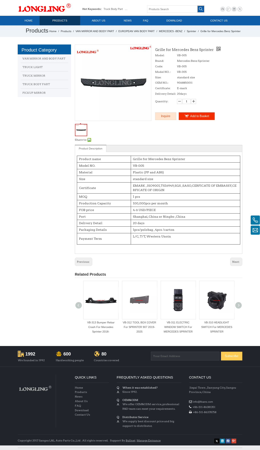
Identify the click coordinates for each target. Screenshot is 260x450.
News (78, 396)
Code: (159, 66)
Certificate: (163, 88)
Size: (158, 77)
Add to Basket (199, 116)
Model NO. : (163, 71)
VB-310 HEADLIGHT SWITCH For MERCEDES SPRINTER (216, 327)
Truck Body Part (113, 8)
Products (81, 392)
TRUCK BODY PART (36, 84)
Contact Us (82, 414)
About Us (81, 401)
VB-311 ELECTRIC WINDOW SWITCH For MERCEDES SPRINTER (178, 327)
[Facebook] (222, 9)
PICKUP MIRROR (34, 92)
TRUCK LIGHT (32, 67)
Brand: (159, 60)
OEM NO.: (161, 82)
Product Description (90, 148)
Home (79, 387)
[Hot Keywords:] (200, 9)
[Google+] (228, 9)
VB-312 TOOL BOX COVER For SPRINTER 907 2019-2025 (139, 327)
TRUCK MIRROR (33, 75)
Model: (160, 55)
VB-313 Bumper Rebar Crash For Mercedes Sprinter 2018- (101, 327)
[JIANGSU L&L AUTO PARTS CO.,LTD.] (35, 388)
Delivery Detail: (165, 93)
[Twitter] (239, 9)
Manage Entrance (149, 440)
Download (82, 410)
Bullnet (131, 440)
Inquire (165, 116)
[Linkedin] (234, 9)
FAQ (78, 405)
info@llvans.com (203, 401)
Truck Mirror (132, 8)
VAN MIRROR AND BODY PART (43, 58)
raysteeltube (196, 439)
